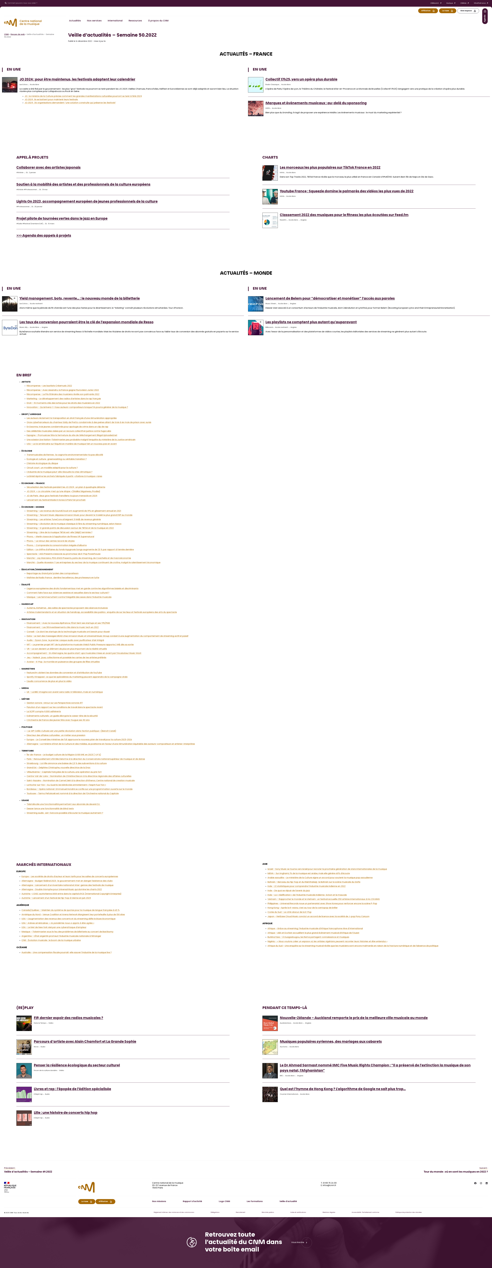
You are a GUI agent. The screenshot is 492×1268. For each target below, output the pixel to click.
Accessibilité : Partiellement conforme (365, 1212)
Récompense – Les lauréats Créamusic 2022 (49, 386)
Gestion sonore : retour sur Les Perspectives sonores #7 (55, 703)
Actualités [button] (75, 21)
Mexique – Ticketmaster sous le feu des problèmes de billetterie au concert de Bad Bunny (67, 932)
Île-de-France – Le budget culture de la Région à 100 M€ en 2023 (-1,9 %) (64, 755)
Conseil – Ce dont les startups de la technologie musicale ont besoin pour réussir (68, 632)
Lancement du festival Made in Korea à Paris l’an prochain (56, 500)
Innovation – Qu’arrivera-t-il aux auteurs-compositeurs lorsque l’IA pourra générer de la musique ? (77, 407)
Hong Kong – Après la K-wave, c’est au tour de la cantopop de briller (303, 908)
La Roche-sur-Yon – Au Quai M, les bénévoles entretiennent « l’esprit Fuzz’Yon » (66, 785)
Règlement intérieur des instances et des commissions (174, 1212)
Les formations (255, 1201)
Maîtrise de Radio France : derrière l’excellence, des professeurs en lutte (63, 578)
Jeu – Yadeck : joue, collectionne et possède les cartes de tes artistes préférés (66, 658)
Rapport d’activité (192, 1201)
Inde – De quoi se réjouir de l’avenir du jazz (289, 891)
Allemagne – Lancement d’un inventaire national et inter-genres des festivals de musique (67, 885)
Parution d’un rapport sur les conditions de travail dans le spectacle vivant (65, 707)
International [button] (115, 21)
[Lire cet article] (9, 85)
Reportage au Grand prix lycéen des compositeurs (52, 574)
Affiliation (425, 11)
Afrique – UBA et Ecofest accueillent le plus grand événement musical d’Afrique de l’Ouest (313, 933)
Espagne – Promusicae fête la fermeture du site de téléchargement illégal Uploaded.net (72, 435)
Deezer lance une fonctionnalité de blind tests (50, 809)
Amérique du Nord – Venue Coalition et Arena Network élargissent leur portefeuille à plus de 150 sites (73, 915)
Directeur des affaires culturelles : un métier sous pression (56, 735)
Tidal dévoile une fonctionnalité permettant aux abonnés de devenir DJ (63, 804)
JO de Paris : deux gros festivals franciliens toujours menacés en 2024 (62, 496)
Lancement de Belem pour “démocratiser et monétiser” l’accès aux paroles (330, 298)
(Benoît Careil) (71, 731)
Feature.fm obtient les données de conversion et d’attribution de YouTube (64, 673)
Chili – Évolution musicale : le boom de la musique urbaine (51, 940)
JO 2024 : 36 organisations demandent (70, 103)
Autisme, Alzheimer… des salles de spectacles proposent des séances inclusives (67, 608)
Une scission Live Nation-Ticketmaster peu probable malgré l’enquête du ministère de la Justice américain (81, 440)
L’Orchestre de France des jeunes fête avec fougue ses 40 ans (58, 720)
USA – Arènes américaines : (58, 923)
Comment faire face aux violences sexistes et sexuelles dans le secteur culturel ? (68, 593)
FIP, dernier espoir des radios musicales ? (68, 1018)
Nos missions (159, 1201)
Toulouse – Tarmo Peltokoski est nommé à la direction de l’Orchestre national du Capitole (73, 794)
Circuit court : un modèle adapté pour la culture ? (52, 468)
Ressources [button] (135, 21)
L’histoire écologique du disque (42, 463)
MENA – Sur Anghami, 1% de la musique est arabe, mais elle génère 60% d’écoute (309, 874)
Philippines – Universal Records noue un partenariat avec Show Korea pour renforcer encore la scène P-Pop (322, 904)
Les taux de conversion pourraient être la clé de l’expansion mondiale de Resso (86, 322)
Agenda (485, 18)
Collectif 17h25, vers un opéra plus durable (301, 79)
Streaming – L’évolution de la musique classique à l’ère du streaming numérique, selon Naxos (74, 524)
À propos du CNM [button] (158, 21)
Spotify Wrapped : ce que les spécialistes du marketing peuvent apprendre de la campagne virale (77, 677)
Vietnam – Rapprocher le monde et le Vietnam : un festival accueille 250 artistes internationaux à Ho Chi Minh (324, 899)
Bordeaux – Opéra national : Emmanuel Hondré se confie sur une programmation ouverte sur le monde (79, 789)
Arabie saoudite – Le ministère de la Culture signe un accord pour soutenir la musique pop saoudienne (320, 878)
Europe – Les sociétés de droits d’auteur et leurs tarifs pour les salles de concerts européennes (70, 877)
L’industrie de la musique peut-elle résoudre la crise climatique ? (59, 472)
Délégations (215, 1212)
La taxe (445, 11)
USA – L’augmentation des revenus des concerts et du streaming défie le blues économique (68, 919)
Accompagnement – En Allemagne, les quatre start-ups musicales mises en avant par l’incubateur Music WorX (84, 653)
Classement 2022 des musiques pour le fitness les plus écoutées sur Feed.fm (344, 215)
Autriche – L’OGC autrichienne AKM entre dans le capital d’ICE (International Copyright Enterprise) (71, 894)
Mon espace (466, 11)
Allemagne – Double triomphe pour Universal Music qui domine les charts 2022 (62, 890)
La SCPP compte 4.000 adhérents (44, 712)
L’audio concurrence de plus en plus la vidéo (49, 681)
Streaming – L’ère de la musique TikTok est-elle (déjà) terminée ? (59, 533)
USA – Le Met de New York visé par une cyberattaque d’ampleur (54, 927)
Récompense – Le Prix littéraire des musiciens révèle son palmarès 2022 (63, 394)
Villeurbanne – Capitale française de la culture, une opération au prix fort (64, 772)
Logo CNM (224, 1201)
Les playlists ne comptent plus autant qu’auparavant (311, 322)
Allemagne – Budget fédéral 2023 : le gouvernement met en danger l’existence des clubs (67, 881)
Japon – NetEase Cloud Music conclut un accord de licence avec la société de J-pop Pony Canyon (318, 917)
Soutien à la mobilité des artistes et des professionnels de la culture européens (83, 184)
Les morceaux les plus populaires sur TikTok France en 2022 (330, 167)
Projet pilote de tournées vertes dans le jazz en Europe (61, 218)
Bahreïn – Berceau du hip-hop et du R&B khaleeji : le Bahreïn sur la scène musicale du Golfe (314, 882)
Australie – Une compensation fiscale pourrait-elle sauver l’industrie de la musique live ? (67, 953)
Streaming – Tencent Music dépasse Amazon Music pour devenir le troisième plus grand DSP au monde (79, 515)
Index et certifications (298, 1212)
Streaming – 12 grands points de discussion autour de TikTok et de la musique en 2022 (70, 528)
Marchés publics (268, 1212)
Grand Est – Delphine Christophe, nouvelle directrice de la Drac (58, 768)
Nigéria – (327, 942)
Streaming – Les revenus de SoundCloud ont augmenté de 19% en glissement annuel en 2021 (74, 511)
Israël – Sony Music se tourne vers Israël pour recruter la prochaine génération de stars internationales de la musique (327, 869)
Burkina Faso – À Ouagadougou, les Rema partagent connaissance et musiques (308, 937)
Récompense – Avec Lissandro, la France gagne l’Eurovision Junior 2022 (63, 390)
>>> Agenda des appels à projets (43, 236)
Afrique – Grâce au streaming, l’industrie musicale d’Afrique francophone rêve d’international (315, 929)
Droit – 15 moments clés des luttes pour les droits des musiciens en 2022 (63, 403)
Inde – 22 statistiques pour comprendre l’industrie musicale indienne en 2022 (307, 886)
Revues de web (18, 34)
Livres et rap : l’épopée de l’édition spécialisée (72, 1089)
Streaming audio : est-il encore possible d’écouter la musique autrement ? (65, 813)
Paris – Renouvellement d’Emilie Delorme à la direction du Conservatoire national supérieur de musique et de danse (86, 759)
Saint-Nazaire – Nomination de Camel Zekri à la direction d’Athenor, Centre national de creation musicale (81, 781)
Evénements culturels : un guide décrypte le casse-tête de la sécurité (62, 716)
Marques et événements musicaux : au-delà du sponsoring (316, 103)
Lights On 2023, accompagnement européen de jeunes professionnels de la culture (87, 201)
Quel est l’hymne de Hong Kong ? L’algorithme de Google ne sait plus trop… (343, 1089)
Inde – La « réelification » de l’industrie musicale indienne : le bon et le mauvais (307, 895)
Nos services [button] (94, 21)
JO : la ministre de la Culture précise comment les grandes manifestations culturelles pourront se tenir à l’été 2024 (83, 96)
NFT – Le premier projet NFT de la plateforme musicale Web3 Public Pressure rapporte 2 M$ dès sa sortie (80, 645)
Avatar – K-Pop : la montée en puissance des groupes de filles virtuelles (63, 662)
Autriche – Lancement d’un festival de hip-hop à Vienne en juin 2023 (56, 898)
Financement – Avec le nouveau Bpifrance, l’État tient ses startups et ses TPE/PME (68, 623)
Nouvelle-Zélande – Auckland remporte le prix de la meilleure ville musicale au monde (354, 1018)
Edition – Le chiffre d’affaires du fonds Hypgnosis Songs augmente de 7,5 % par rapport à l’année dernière (80, 550)
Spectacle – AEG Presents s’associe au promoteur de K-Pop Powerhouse (63, 554)
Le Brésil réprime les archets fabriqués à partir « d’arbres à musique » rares (64, 476)
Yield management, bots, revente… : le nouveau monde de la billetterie (79, 298)
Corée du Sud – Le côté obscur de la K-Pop (289, 912)
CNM (6, 34)
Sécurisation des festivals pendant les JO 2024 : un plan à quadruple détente (66, 487)
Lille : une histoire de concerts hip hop (65, 1113)
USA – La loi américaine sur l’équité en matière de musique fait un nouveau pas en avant (72, 444)
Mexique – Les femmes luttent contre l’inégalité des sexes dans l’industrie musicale (69, 597)
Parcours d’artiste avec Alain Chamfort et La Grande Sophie (85, 1042)
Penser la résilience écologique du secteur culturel (77, 1065)
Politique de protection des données (409, 1212)
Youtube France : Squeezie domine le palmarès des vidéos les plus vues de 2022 (346, 191)
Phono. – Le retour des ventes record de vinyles (51, 541)
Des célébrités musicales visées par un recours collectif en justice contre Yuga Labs (69, 431)
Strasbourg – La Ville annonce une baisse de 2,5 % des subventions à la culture (67, 763)
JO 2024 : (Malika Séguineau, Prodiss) (63, 492)
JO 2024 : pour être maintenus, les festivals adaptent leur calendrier (77, 79)
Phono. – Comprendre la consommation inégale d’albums (57, 545)
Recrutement (240, 1212)
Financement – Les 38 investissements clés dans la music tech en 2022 (63, 627)
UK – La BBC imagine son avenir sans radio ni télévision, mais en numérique (65, 692)
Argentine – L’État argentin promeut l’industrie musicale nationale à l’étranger (61, 936)
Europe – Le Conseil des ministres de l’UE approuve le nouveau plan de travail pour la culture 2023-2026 (79, 740)
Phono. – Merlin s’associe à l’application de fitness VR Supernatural (60, 537)
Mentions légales (329, 1212)
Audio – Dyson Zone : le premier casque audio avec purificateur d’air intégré (65, 640)
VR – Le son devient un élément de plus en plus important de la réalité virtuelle (67, 649)
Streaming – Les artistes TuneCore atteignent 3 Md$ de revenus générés (64, 520)
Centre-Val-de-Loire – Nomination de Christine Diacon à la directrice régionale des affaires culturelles (79, 776)
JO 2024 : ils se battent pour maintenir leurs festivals (51, 100)
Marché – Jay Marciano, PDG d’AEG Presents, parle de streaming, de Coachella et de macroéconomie (79, 558)
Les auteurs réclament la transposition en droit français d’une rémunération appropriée (72, 418)
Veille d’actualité (288, 1201)
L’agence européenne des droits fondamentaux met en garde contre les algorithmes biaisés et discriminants (82, 589)
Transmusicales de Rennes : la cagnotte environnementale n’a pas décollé (65, 455)
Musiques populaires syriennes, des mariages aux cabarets (331, 1042)
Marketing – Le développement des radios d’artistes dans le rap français (64, 399)
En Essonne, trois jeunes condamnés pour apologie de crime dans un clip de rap (67, 427)
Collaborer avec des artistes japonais (48, 167)
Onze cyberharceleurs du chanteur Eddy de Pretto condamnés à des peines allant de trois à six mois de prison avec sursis (89, 422)
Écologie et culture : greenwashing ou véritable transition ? (57, 459)
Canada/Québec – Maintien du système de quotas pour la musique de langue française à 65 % (71, 910)
